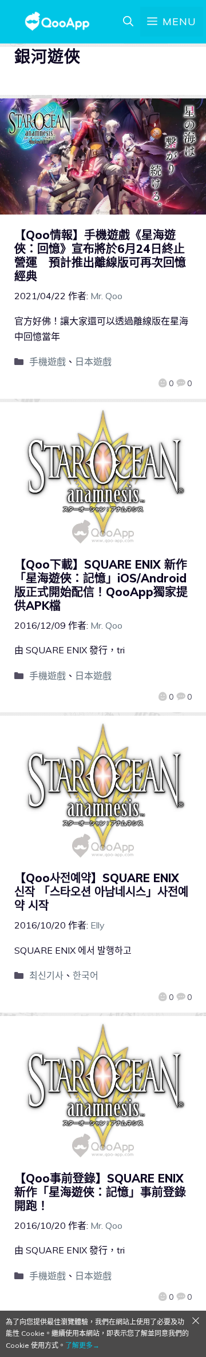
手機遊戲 (47, 361)
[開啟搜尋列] (128, 22)
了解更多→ (82, 1345)
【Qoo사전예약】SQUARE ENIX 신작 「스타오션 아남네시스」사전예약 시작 (101, 891)
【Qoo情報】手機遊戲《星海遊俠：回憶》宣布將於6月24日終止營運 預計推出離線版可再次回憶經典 (100, 255)
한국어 (85, 975)
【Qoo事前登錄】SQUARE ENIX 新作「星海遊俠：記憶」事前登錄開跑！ (100, 1192)
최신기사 (46, 975)
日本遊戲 (93, 361)
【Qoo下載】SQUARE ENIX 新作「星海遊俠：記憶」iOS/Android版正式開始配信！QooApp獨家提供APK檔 (101, 585)
